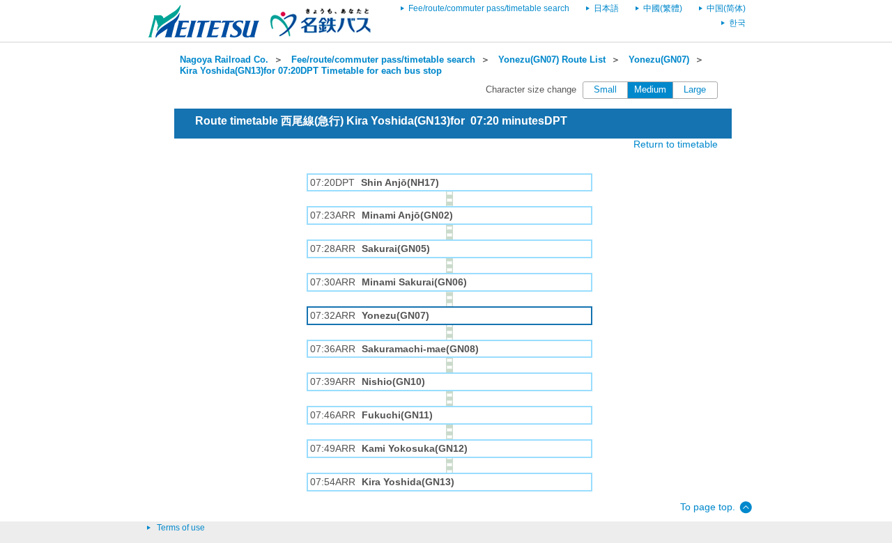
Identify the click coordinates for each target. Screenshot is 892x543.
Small (605, 90)
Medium (650, 90)
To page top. (707, 506)
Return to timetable (675, 144)
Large (695, 90)
